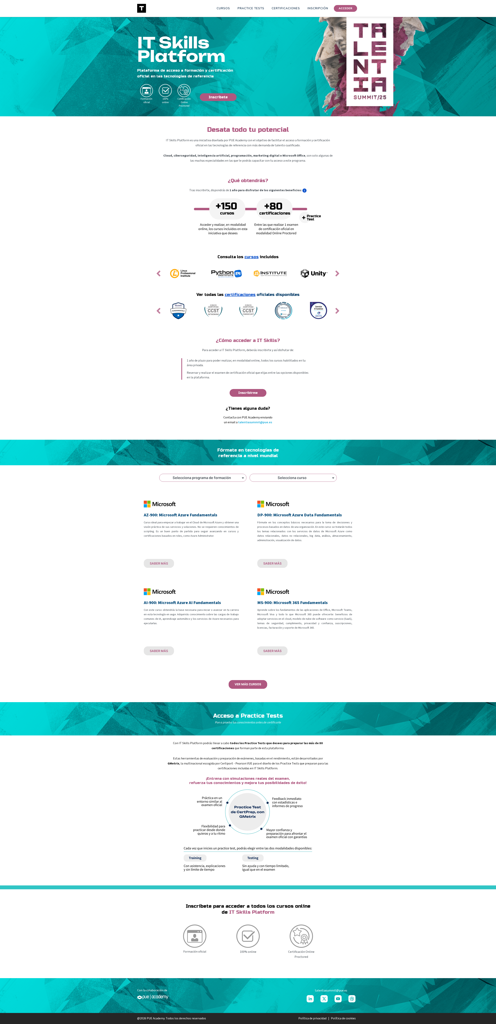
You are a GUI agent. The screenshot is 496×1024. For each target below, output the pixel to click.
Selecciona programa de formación (202, 478)
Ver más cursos (248, 684)
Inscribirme (248, 393)
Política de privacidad (312, 1018)
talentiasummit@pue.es (255, 422)
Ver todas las (226, 294)
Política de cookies (343, 1018)
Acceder (345, 8)
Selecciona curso (292, 478)
